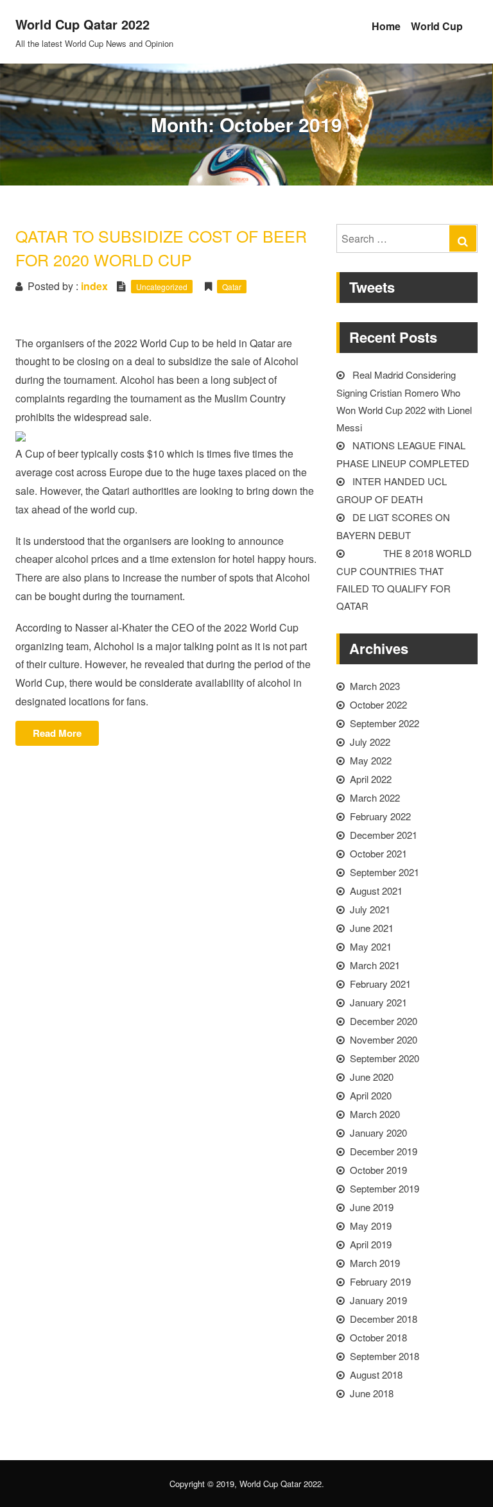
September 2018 (384, 1356)
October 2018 (378, 1337)
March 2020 (375, 1114)
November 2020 (383, 1039)
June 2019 (372, 1207)
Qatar (231, 286)
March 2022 (375, 797)
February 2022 (380, 816)
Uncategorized (161, 286)
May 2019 (371, 1225)
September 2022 (384, 723)
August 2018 (376, 1374)
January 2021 (378, 1002)
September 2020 (384, 1058)
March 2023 (375, 686)
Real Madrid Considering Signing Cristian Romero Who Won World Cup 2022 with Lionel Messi (404, 401)
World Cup (437, 26)
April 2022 (371, 779)
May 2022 (371, 760)
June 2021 (372, 927)
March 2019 (375, 1263)
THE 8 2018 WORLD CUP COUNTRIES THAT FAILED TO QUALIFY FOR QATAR (404, 579)
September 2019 (384, 1188)
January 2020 (378, 1132)
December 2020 (383, 1021)
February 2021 (380, 983)
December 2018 (383, 1318)
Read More (66, 735)
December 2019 (383, 1151)
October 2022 (378, 704)
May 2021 (371, 946)
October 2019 (378, 1169)
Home (386, 26)
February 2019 (380, 1281)
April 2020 (371, 1095)
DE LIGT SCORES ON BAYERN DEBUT (393, 526)
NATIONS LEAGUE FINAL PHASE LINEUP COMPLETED (402, 454)
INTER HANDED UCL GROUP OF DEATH (391, 490)
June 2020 (372, 1076)
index (94, 286)
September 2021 (384, 872)
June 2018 (372, 1393)
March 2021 (375, 965)
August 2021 (376, 890)
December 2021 (383, 834)
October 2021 (378, 853)
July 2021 (370, 909)
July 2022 (370, 741)
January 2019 (378, 1300)
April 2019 (371, 1244)
